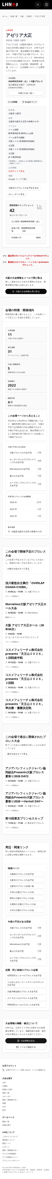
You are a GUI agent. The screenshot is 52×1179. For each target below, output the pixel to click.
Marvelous (33, 612)
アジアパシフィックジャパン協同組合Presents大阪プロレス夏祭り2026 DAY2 (25, 772)
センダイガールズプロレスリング (23, 637)
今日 (4, 1082)
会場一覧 (13, 16)
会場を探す (6, 1125)
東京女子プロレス (36, 823)
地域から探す (7, 1089)
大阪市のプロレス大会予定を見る (23, 187)
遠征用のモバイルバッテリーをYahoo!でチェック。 (28, 257)
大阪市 (29, 16)
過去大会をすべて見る (17, 753)
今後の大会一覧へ (26, 93)
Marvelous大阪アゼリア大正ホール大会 (25, 606)
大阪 (22, 16)
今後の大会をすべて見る (18, 568)
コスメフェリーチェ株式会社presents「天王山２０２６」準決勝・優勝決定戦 (24, 704)
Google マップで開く (18, 179)
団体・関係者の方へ (10, 1100)
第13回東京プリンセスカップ (24, 818)
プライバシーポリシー (11, 1160)
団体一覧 (5, 1093)
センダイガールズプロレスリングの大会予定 (23, 461)
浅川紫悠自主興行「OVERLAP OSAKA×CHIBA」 (24, 585)
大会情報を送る (28, 1040)
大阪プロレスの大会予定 (21, 452)
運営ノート (6, 1143)
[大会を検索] (38, 4)
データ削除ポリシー (10, 1157)
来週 (4, 1103)
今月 (4, 1106)
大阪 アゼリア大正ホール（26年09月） (24, 627)
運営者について (8, 1140)
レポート (5, 1147)
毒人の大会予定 (17, 475)
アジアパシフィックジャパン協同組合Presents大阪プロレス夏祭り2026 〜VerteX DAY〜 (25, 797)
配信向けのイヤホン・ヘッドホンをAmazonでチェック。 (28, 263)
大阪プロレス (34, 591)
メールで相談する (28, 1047)
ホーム (5, 16)
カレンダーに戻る (16, 194)
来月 (4, 1110)
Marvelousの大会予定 (20, 469)
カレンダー (6, 1096)
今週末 (5, 1086)
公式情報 (13, 102)
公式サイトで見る (16, 171)
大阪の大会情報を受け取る (28, 291)
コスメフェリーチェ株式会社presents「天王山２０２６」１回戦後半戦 (24, 654)
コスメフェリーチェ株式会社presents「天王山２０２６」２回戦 (24, 679)
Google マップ (31, 102)
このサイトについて (10, 1136)
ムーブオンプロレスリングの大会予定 (23, 484)
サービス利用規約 (9, 1153)
